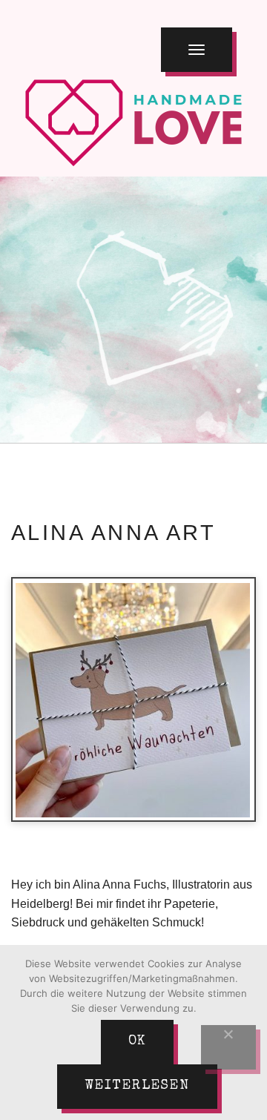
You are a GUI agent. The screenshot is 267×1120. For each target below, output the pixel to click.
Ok (137, 1041)
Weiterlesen (137, 1086)
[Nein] (228, 1047)
